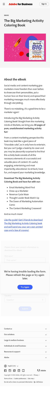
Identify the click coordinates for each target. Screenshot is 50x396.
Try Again (25, 287)
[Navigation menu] (4, 4)
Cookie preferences (20, 378)
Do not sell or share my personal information (18, 382)
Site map (31, 378)
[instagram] (10, 370)
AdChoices (39, 382)
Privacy (36, 375)
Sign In (44, 4)
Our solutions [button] (9, 334)
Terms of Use (8, 378)
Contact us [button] (8, 329)
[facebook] (5, 370)
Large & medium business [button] (14, 340)
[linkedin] (19, 370)
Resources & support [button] (12, 352)
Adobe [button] (6, 357)
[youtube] (23, 370)
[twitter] (14, 370)
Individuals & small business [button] (15, 346)
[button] (25, 366)
